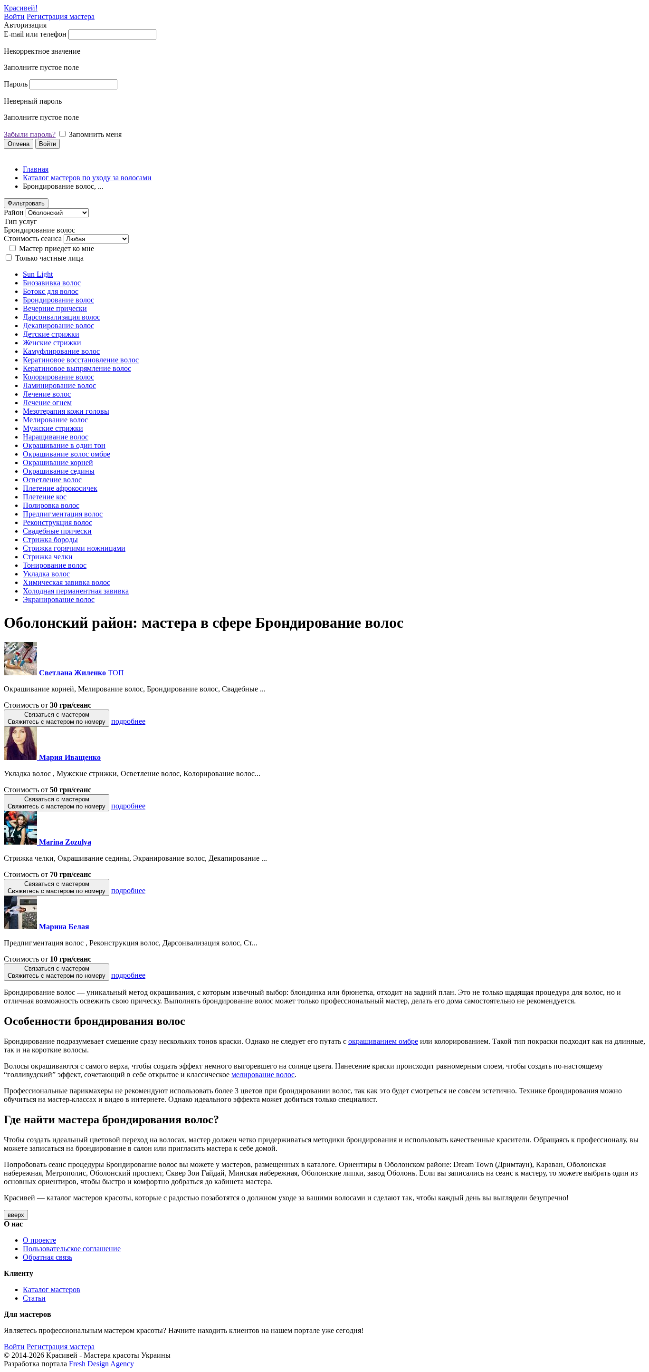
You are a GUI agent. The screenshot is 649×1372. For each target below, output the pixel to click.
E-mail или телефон (35, 34)
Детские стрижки (51, 334)
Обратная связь (47, 1257)
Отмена (18, 143)
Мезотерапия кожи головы (66, 411)
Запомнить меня (95, 134)
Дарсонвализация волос (61, 317)
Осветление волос (52, 480)
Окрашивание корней (58, 462)
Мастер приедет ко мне (56, 248)
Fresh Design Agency (101, 1364)
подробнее (128, 721)
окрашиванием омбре (383, 1041)
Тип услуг (20, 221)
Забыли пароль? (30, 134)
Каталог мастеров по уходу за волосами (87, 178)
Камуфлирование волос (61, 351)
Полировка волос (51, 505)
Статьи (34, 1298)
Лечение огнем (47, 403)
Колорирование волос (58, 377)
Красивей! (21, 8)
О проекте (39, 1240)
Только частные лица (49, 258)
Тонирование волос (54, 565)
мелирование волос (263, 1074)
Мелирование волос (55, 420)
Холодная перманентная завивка (76, 591)
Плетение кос (45, 497)
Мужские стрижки (53, 428)
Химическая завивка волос (66, 582)
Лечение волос (47, 394)
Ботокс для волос (50, 291)
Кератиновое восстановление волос (81, 360)
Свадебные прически (57, 531)
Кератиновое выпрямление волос (77, 368)
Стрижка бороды (50, 539)
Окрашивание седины (59, 471)
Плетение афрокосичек (60, 488)
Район (14, 212)
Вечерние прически (55, 308)
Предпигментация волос (63, 514)
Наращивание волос (55, 437)
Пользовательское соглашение (72, 1249)
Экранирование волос (59, 599)
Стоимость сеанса (33, 238)
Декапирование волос (58, 325)
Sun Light (38, 274)
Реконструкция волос (57, 522)
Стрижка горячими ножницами (74, 548)
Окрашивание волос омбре (66, 454)
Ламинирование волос (59, 385)
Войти (14, 16)
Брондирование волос (58, 300)
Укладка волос (46, 574)
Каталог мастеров (51, 1289)
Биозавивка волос (52, 283)
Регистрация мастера (61, 16)
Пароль (16, 84)
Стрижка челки (48, 557)
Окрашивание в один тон (64, 445)
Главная (35, 169)
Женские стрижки (52, 343)
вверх (16, 1214)
